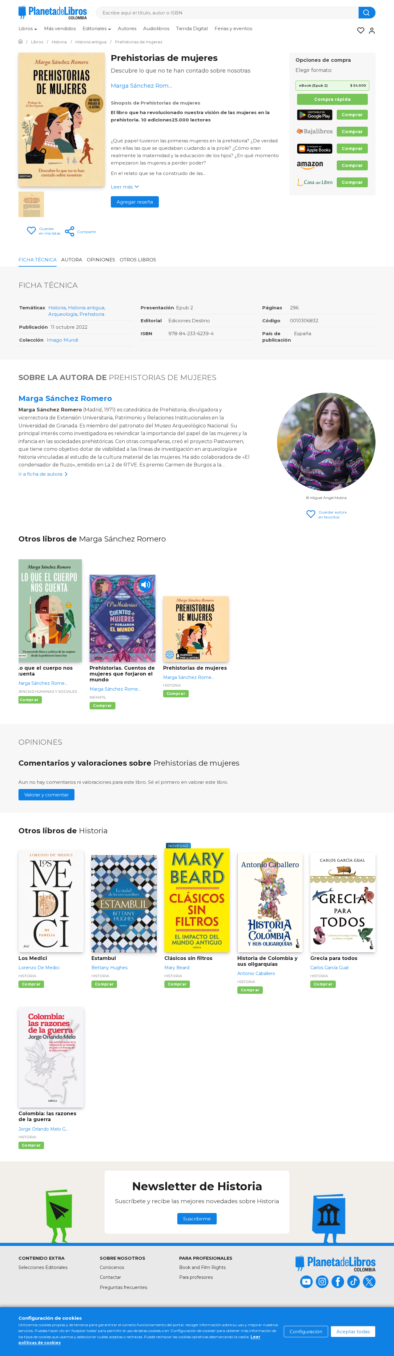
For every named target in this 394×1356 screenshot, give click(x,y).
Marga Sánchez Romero (65, 398)
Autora (71, 260)
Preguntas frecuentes (123, 1287)
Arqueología (62, 314)
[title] (336, 1263)
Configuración (306, 1331)
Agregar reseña (135, 202)
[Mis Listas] (358, 30)
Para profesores (196, 1277)
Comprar (352, 114)
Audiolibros (156, 28)
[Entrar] (370, 30)
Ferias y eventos (233, 28)
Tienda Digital (192, 28)
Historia (57, 308)
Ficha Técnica (37, 260)
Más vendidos (60, 28)
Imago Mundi (62, 340)
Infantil (98, 697)
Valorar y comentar (46, 795)
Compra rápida (332, 99)
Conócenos (112, 1267)
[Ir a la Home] (20, 41)
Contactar (110, 1277)
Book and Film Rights (202, 1267)
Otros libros (138, 260)
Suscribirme (197, 1219)
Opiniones (101, 260)
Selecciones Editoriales (42, 1267)
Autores (127, 28)
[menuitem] (27, 31)
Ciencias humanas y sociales (46, 691)
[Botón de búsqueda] (367, 12)
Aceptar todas (353, 1331)
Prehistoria (91, 314)
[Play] (145, 585)
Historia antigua (86, 308)
